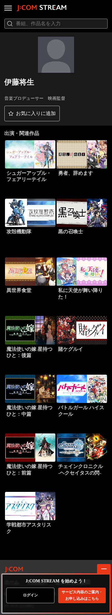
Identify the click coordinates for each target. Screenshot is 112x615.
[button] (32, 113)
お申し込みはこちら (82, 595)
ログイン (30, 595)
